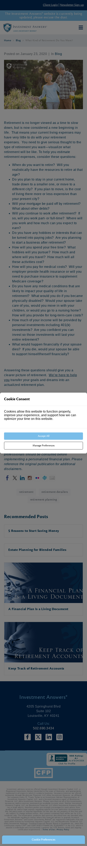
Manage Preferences (44, 445)
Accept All (43, 436)
